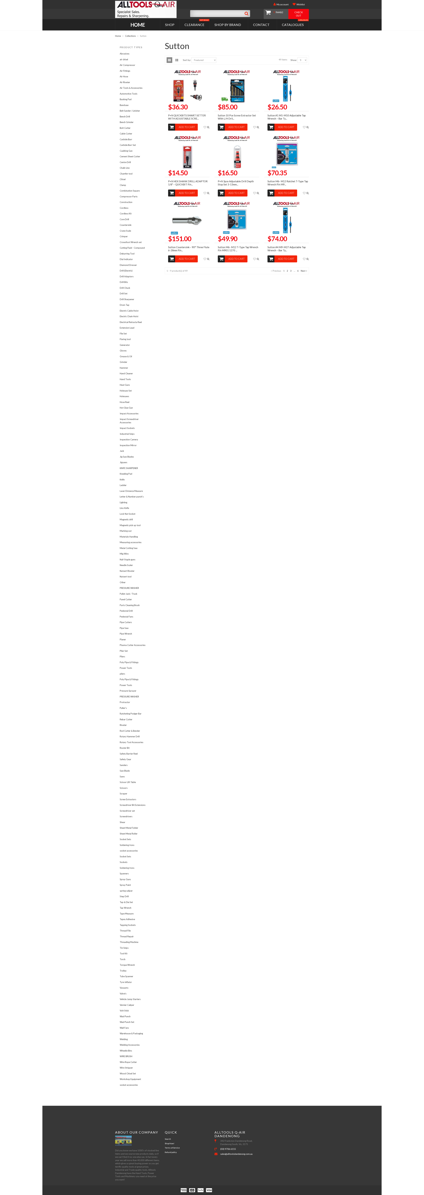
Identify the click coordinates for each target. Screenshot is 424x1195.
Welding (124, 1039)
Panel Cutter (126, 599)
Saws (122, 776)
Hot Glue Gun (126, 407)
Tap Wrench (125, 907)
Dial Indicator (126, 259)
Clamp (123, 185)
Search (168, 1139)
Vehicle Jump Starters (130, 999)
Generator (125, 345)
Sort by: (187, 60)
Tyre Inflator (126, 982)
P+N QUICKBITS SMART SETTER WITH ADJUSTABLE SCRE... (187, 117)
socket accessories (129, 850)
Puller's (123, 708)
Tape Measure (126, 913)
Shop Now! (169, 1143)
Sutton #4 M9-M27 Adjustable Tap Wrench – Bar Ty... (286, 249)
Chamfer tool (126, 173)
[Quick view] (208, 127)
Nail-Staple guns (127, 559)
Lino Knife (124, 508)
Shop (169, 25)
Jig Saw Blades (127, 456)
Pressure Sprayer (128, 690)
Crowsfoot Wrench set (131, 242)
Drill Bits (124, 282)
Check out (298, 14)
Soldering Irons (127, 845)
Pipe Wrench (126, 633)
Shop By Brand (227, 25)
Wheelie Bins (126, 1050)
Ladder (123, 485)
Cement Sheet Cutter (130, 156)
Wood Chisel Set (128, 1073)
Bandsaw (124, 105)
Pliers (122, 656)
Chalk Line (125, 168)
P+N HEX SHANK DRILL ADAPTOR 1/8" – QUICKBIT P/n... (188, 183)
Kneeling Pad (126, 473)
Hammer (124, 367)
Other (123, 582)
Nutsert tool (126, 576)
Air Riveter (125, 82)
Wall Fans (124, 1027)
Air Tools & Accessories (131, 88)
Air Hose (124, 76)
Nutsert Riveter (127, 571)
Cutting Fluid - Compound (132, 247)
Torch (122, 959)
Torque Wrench (127, 965)
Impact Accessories (129, 413)
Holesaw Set (126, 390)
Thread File (125, 930)
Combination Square (130, 190)
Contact (261, 25)
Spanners (124, 873)
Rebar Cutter (126, 719)
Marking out (126, 531)
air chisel (124, 59)
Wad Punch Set (127, 1022)
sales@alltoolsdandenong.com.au (236, 1154)
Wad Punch (125, 1016)
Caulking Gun (126, 150)
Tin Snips (124, 948)
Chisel (123, 179)
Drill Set (123, 293)
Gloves (123, 350)
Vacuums (124, 987)
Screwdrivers (126, 816)
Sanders (124, 765)
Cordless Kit (126, 213)
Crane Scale (125, 230)
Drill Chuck (125, 288)
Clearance (197, 23)
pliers (122, 673)
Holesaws (124, 396)
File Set (123, 333)
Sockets (123, 862)
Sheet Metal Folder (129, 828)
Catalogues (295, 23)
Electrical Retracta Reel (131, 322)
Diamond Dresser (128, 265)
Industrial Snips (127, 434)
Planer (123, 639)
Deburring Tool (127, 253)
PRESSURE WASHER (129, 588)
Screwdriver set (127, 810)
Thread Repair (127, 936)
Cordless (124, 208)
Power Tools (126, 668)
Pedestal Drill (126, 611)
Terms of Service (172, 1147)
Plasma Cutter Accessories (132, 645)
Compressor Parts (128, 196)
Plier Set (124, 651)
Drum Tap (124, 305)
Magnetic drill (126, 519)
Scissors (124, 788)
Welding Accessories (130, 1045)
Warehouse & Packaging (131, 1033)
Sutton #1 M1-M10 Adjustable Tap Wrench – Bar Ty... (286, 117)
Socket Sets (125, 839)
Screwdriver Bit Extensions (132, 805)
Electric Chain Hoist (129, 316)
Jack (122, 451)
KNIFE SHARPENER (129, 468)
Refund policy (171, 1152)
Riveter (123, 725)
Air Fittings (125, 71)
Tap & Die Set (126, 902)
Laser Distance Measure (131, 491)
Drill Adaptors (126, 276)
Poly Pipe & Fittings (129, 662)
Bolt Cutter (125, 128)
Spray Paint (125, 885)
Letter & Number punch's (132, 496)
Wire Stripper (126, 1067)
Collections (130, 36)
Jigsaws (123, 462)
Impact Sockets (127, 428)
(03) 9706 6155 (228, 1149)
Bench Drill (125, 116)
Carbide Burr (126, 139)
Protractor (125, 702)
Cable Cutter (126, 133)
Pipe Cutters (126, 622)
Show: (294, 60)
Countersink (126, 225)
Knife (122, 479)
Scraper (123, 793)
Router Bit (125, 748)
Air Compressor (127, 65)
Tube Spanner (126, 976)
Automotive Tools (128, 93)
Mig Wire (124, 553)
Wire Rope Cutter (128, 1062)
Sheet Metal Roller (128, 833)
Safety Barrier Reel (129, 753)
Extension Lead (127, 327)
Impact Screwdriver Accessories (129, 421)
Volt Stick (124, 1010)
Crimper (124, 236)
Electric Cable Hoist (129, 310)
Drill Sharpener (127, 299)
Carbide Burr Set (128, 145)
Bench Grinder (126, 122)
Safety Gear (125, 759)
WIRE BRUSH (126, 1056)
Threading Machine (129, 942)
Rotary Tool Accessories (131, 742)
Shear (122, 822)
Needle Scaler (126, 565)
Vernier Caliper (127, 1005)
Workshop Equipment (130, 1079)
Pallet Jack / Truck (128, 593)
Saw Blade (125, 770)
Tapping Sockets (128, 925)
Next (303, 270)
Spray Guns (125, 879)
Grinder (123, 362)
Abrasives (124, 53)
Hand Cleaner (126, 373)
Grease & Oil (126, 356)
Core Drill (124, 219)
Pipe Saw (124, 628)
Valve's (123, 993)
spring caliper (126, 890)
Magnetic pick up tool (130, 525)
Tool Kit (123, 953)
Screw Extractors (128, 799)
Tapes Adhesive (127, 919)
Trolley (123, 970)
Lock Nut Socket (127, 513)
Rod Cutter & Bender (130, 731)
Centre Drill (125, 162)
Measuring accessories (130, 542)
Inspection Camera (129, 439)
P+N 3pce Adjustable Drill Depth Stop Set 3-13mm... (236, 183)
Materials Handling (129, 536)
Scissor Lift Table (128, 782)
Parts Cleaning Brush (130, 605)
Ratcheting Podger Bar (130, 713)
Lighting (123, 502)
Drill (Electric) (126, 270)
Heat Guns (125, 385)
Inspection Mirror (128, 445)
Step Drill (124, 896)
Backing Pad (126, 99)
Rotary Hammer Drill (130, 736)
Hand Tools (125, 379)
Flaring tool (125, 339)
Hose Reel (124, 402)
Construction (126, 202)
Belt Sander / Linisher (130, 110)
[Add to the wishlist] (205, 127)
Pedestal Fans (126, 616)
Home (138, 25)
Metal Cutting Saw (128, 548)
